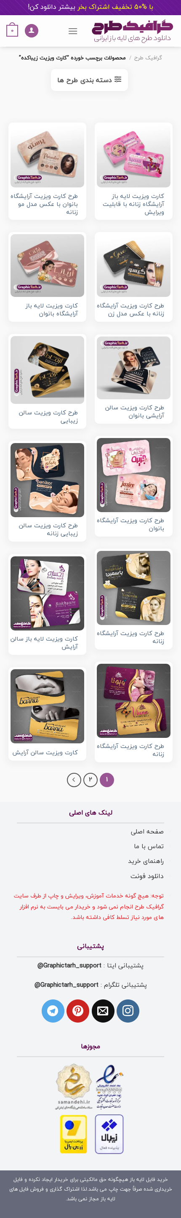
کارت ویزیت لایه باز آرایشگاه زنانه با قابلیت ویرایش (133, 204)
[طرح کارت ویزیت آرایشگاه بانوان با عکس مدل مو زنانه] (47, 156)
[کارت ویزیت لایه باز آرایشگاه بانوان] (47, 265)
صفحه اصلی (147, 831)
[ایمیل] (103, 1010)
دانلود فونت (147, 876)
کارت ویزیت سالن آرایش (45, 753)
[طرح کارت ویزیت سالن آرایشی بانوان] (133, 368)
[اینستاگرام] (128, 1010)
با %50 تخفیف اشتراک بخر (90, 7)
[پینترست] (78, 1010)
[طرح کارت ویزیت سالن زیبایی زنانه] (47, 480)
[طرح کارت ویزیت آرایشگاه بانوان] (133, 475)
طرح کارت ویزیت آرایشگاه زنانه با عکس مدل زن (130, 310)
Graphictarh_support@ (69, 965)
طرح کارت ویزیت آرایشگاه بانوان (130, 525)
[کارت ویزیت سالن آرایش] (47, 706)
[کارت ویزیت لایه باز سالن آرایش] (47, 593)
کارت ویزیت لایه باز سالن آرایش (44, 643)
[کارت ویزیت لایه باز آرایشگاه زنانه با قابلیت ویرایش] (133, 156)
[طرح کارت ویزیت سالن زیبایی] (47, 370)
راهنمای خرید (146, 861)
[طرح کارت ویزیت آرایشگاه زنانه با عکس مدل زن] (133, 265)
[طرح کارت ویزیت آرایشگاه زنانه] (133, 588)
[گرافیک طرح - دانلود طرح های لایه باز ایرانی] (132, 31)
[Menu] (73, 31)
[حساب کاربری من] (31, 31)
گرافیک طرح (148, 58)
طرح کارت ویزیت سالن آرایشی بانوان (134, 412)
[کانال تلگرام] (53, 1010)
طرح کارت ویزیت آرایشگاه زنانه (130, 638)
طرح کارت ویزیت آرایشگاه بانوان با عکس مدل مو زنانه (44, 204)
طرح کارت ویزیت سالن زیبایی (48, 417)
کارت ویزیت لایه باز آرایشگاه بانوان (52, 310)
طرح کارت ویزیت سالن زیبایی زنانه (48, 530)
